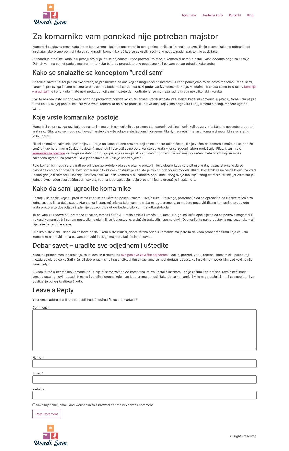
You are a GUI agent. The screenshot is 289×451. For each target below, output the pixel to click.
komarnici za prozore (48, 153)
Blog (250, 15)
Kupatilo (235, 15)
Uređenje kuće (212, 15)
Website (38, 389)
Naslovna (189, 15)
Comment (41, 307)
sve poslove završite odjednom (144, 255)
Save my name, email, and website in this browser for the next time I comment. (95, 405)
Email (37, 373)
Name (38, 357)
